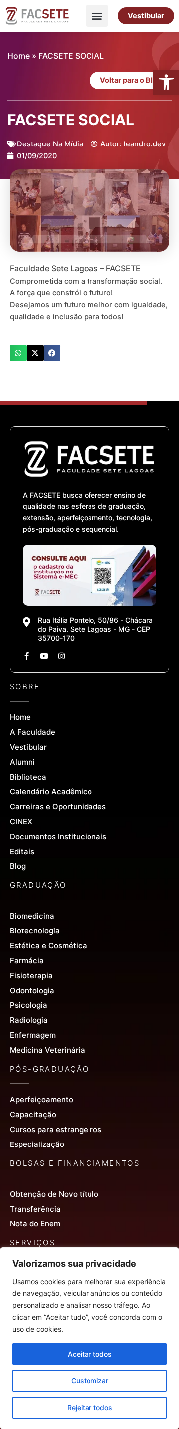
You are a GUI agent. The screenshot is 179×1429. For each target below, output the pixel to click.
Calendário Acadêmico (51, 791)
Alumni (22, 762)
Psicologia (28, 1005)
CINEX (21, 821)
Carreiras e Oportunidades (58, 806)
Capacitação (33, 1114)
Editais (22, 851)
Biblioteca (28, 777)
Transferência (35, 1209)
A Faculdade (32, 732)
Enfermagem (33, 1035)
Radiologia (29, 1020)
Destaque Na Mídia (50, 144)
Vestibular (28, 747)
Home (18, 56)
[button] (166, 82)
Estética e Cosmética (48, 945)
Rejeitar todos (89, 1407)
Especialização (37, 1144)
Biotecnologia (35, 930)
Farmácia (27, 960)
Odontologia (32, 990)
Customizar (89, 1380)
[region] (89, 1338)
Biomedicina (32, 916)
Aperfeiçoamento (41, 1099)
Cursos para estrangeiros (55, 1129)
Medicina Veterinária (47, 1050)
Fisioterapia (31, 975)
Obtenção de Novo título (54, 1194)
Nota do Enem (35, 1223)
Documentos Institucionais (58, 836)
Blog (18, 866)
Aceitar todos (90, 1354)
